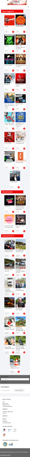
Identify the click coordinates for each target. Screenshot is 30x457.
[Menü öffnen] (2, 1)
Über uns (5, 418)
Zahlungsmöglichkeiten (8, 411)
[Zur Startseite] (17, 2)
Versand (4, 413)
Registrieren (5, 382)
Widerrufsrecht (6, 404)
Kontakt (4, 420)
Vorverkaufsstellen (7, 422)
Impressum (5, 421)
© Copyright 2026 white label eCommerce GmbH (11, 452)
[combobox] (6, 390)
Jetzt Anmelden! (19, 390)
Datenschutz (5, 403)
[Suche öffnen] (28, 7)
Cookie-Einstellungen (7, 406)
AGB (3, 402)
